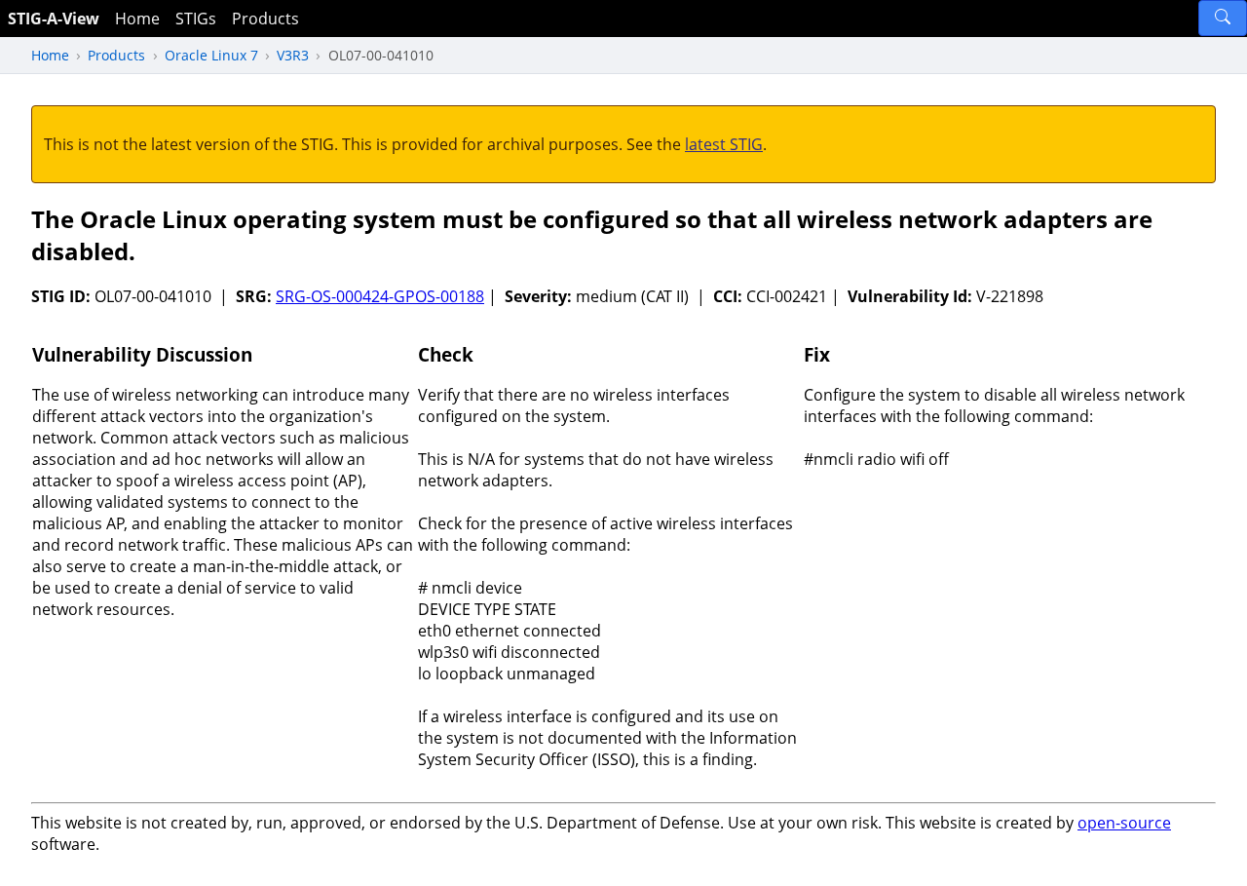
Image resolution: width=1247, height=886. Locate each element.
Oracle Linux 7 (211, 55)
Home (137, 18)
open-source (1124, 822)
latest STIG (724, 144)
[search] (1222, 18)
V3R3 (293, 55)
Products (265, 18)
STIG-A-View (53, 18)
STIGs (195, 18)
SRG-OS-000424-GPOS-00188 (380, 296)
